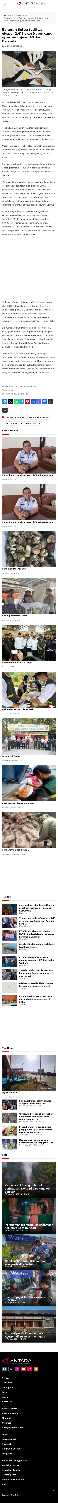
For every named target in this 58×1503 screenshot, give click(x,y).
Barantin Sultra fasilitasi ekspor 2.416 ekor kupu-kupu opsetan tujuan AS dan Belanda (27, 19)
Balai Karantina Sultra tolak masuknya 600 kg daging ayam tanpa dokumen (27, 801)
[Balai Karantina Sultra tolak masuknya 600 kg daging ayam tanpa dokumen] (29, 783)
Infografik (7, 1453)
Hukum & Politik (10, 1413)
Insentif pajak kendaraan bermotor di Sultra (28, 1299)
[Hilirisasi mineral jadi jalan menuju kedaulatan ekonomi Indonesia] (9, 987)
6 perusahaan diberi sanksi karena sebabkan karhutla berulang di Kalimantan (36, 908)
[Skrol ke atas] (53, 1491)
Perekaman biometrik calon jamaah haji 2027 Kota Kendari (29, 1226)
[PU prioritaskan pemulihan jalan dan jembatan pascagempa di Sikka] (9, 1000)
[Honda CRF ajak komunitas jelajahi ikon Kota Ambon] (9, 948)
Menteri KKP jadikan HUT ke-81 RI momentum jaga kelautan (27, 1091)
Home (9, 15)
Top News (7, 1048)
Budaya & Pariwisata (12, 1427)
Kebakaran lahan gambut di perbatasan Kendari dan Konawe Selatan (27, 1188)
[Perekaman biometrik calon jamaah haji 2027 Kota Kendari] (29, 1215)
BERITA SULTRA (33, 423)
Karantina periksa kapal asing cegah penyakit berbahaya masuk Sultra (27, 848)
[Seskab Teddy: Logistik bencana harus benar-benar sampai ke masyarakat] (9, 974)
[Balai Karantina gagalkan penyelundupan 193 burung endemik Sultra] (29, 595)
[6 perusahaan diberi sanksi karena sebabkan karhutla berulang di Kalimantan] (9, 909)
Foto (4, 1155)
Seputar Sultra (9, 1408)
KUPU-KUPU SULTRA (13, 423)
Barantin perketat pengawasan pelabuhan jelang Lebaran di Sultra (28, 754)
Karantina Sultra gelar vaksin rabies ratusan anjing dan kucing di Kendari (25, 708)
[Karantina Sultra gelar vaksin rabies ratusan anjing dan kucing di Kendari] (29, 689)
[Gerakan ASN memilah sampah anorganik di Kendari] (29, 1252)
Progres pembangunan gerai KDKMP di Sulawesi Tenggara (25, 1335)
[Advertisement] (29, 268)
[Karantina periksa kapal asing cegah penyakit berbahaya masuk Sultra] (29, 830)
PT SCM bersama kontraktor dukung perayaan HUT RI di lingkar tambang (36, 960)
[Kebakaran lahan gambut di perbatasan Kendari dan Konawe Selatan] (29, 1179)
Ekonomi (6, 1418)
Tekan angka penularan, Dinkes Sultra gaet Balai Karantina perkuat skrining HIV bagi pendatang (28, 473)
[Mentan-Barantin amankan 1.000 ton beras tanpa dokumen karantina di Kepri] (29, 642)
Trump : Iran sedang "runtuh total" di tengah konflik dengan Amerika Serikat (37, 921)
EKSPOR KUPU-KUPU (38, 418)
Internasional (9, 1439)
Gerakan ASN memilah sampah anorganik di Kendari (26, 1262)
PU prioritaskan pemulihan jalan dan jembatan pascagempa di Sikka (35, 999)
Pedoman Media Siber (13, 1479)
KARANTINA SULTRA (16, 418)
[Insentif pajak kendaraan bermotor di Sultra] (29, 1288)
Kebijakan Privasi (10, 1465)
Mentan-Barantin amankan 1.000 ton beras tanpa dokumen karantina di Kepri (29, 661)
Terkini (5, 1378)
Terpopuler (8, 1387)
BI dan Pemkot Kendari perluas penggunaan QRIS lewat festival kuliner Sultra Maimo (35, 1130)
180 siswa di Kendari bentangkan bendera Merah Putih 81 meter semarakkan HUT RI (36, 1117)
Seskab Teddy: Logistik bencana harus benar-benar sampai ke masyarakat (36, 973)
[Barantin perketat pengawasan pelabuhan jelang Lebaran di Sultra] (29, 736)
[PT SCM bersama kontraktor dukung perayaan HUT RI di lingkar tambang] (9, 961)
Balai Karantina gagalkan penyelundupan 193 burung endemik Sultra (26, 614)
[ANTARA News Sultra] (31, 4)
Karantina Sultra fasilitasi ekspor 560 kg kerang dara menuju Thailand (28, 567)
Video (5, 1397)
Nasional (20, 15)
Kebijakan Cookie (11, 1470)
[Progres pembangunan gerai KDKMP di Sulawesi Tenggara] (29, 1324)
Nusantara (7, 1402)
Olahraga (6, 1423)
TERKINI (6, 897)
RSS (4, 1484)
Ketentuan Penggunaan (14, 1460)
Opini (5, 1434)
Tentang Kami (9, 1475)
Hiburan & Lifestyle (12, 1449)
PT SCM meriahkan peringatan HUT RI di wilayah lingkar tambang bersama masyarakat (36, 934)
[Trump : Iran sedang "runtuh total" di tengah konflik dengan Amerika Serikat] (9, 922)
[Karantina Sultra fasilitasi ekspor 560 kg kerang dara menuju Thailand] (29, 549)
